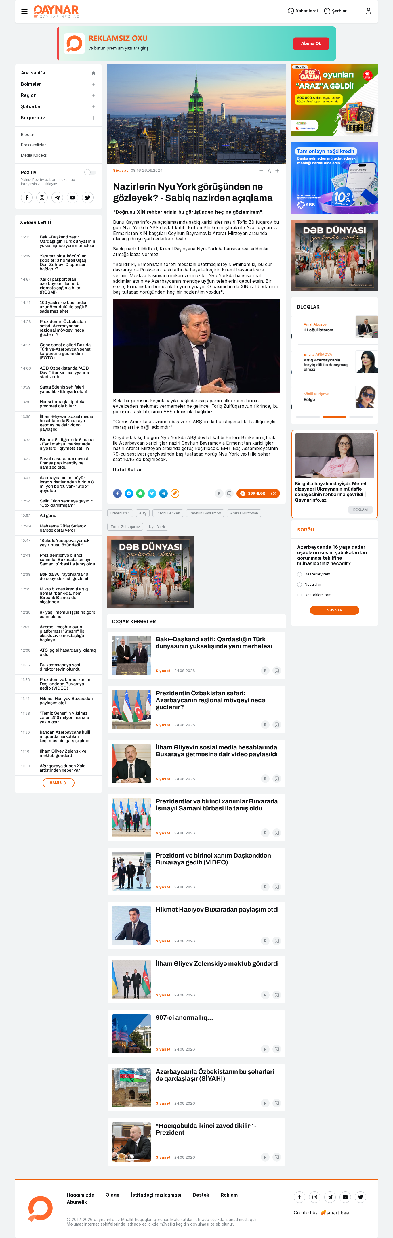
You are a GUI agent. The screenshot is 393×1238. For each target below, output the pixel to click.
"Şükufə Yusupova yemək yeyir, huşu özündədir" (64, 543)
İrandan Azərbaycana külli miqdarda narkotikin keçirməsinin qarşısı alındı (65, 736)
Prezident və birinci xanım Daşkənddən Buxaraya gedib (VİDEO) (65, 684)
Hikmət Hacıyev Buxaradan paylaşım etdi (66, 701)
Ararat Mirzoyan (244, 513)
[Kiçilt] (261, 170)
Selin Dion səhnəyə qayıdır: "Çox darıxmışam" (67, 503)
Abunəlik (77, 1202)
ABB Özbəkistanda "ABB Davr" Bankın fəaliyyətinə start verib (64, 372)
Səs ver (334, 610)
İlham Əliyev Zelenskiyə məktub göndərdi (63, 753)
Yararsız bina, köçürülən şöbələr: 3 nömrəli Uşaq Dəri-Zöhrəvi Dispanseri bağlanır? (63, 262)
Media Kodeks (34, 155)
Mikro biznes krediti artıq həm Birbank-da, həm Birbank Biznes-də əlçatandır (64, 595)
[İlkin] (269, 170)
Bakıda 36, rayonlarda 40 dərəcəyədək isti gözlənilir (65, 576)
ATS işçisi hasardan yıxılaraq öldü (68, 652)
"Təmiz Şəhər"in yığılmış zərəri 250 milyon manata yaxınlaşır (64, 717)
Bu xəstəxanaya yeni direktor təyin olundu (60, 667)
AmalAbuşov (308, 324)
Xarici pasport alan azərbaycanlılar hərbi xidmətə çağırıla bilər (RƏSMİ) (60, 285)
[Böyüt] (277, 170)
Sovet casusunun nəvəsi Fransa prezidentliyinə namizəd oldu (64, 463)
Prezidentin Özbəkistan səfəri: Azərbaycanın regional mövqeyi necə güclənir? (63, 328)
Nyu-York (157, 527)
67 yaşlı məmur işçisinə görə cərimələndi (67, 614)
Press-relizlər (33, 145)
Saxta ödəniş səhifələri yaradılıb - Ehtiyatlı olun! (63, 389)
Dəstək (201, 1195)
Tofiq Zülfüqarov (125, 527)
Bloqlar (27, 134)
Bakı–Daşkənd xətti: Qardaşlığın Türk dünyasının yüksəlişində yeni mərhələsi (67, 241)
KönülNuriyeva (310, 394)
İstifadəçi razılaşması (156, 1195)
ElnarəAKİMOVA (311, 354)
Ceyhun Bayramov (205, 513)
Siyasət (163, 671)
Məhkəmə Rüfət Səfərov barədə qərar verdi (63, 528)
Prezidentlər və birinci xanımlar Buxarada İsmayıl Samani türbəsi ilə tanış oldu (67, 559)
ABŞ (142, 513)
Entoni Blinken (168, 513)
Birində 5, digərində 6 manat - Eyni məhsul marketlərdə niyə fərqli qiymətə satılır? (67, 444)
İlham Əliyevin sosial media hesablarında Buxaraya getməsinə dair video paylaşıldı (66, 423)
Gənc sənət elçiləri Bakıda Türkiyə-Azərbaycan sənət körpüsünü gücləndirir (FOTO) (65, 351)
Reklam (229, 1195)
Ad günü (48, 516)
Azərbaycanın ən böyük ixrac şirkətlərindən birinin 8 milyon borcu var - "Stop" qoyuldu (67, 484)
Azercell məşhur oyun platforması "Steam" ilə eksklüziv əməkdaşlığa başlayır (62, 633)
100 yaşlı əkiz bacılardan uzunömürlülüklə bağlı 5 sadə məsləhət (64, 307)
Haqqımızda (80, 1195)
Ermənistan (120, 513)
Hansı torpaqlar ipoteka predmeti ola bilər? (62, 404)
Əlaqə (112, 1195)
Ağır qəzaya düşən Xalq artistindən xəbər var (63, 768)
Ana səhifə (33, 73)
